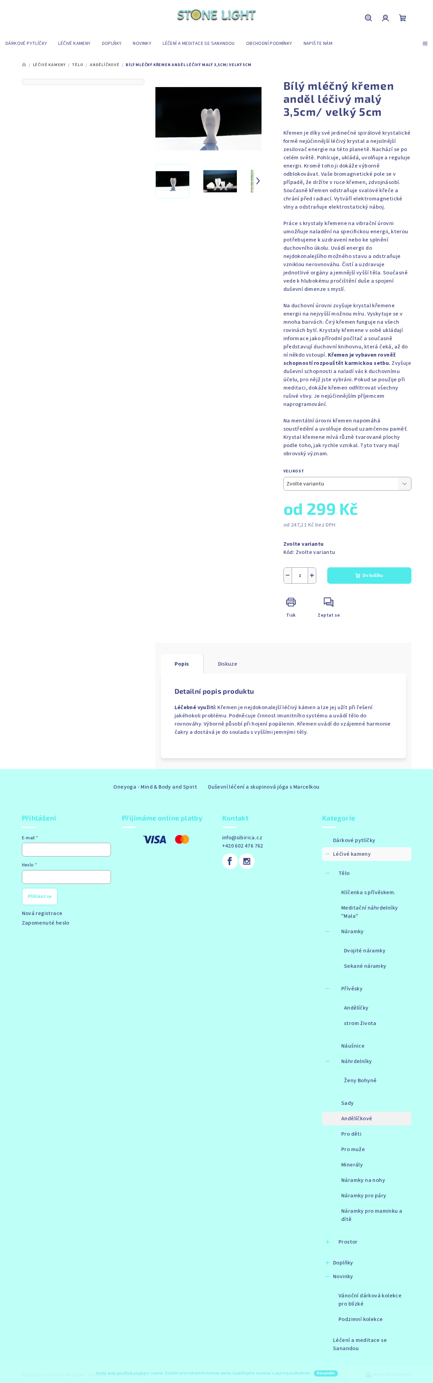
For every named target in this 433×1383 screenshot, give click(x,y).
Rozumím (326, 1373)
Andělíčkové (356, 1118)
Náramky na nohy (363, 1180)
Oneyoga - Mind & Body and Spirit (155, 787)
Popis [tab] (182, 664)
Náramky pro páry (363, 1195)
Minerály (352, 1165)
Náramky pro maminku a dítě (371, 1215)
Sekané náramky (365, 966)
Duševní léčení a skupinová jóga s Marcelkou (263, 787)
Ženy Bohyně (360, 1080)
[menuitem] (26, 43)
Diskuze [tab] (228, 664)
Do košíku (372, 575)
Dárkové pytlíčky (354, 840)
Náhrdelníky (356, 1061)
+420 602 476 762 (242, 846)
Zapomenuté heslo (45, 923)
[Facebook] (230, 861)
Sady (347, 1103)
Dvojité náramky (364, 950)
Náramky (352, 931)
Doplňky (343, 1263)
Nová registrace (42, 913)
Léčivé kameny (352, 854)
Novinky (343, 1276)
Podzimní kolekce (361, 1319)
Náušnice (353, 1046)
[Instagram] (247, 861)
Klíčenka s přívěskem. (368, 892)
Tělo (344, 873)
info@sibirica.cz (242, 837)
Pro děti (351, 1134)
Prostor (348, 1242)
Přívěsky (351, 988)
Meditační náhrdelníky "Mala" (369, 912)
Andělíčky (356, 1008)
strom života (360, 1023)
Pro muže (353, 1149)
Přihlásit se (40, 896)
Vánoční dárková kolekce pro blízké (370, 1300)
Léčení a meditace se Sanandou (360, 1344)
